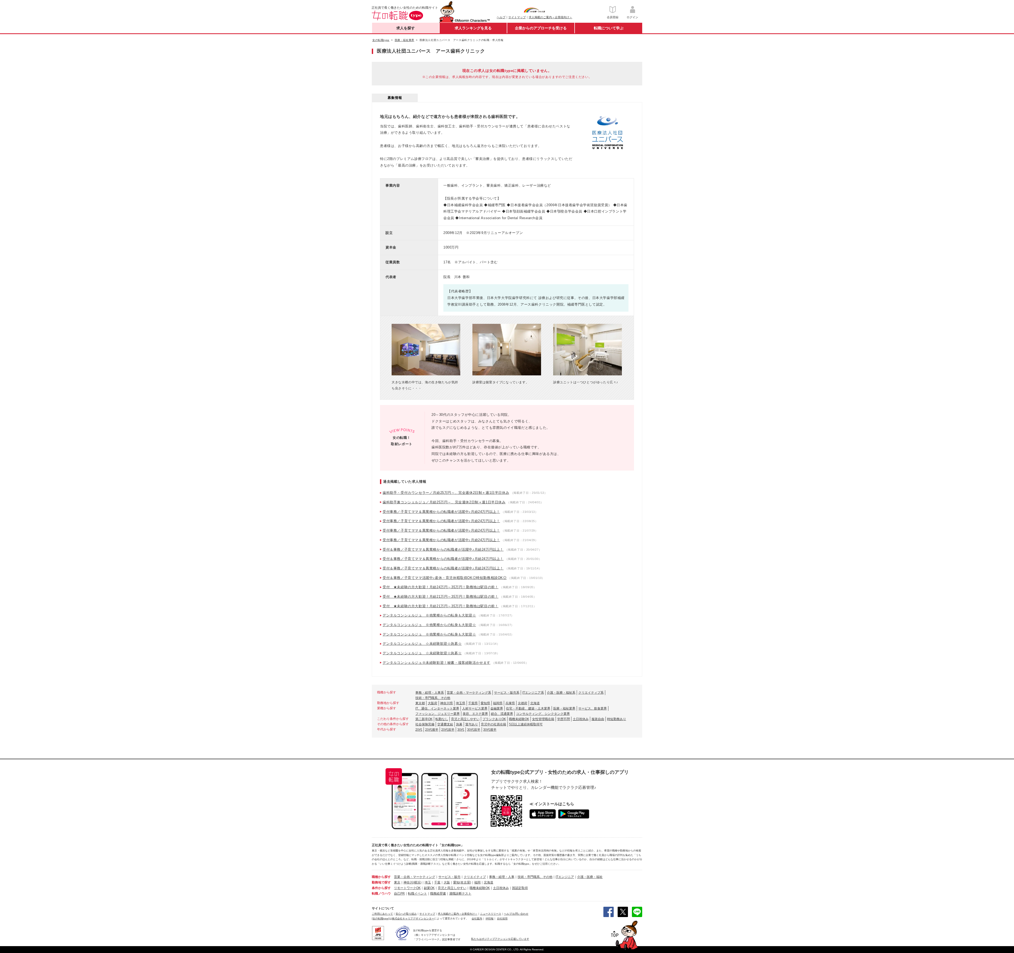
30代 (460, 729)
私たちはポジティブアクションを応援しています (500, 938)
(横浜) (417, 882)
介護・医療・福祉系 (561, 692)
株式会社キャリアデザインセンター (413, 918)
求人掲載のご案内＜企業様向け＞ (550, 17)
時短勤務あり (616, 719)
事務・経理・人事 (501, 876)
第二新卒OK (424, 719)
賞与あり (471, 724)
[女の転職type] (380, 918)
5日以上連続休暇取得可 (526, 724)
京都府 (522, 703)
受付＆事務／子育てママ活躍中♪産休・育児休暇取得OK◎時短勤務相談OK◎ (445, 578)
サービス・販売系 (506, 692)
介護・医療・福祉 (590, 876)
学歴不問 (563, 719)
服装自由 (598, 719)
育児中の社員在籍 (493, 724)
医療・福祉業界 (564, 708)
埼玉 (428, 882)
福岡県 (498, 703)
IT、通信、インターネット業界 (437, 708)
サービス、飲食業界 (592, 708)
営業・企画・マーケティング (414, 876)
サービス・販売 (449, 876)
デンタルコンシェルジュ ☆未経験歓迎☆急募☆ (422, 644)
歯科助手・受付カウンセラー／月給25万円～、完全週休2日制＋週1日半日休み (446, 493)
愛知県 (485, 703)
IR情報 (490, 918)
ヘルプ (501, 17)
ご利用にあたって (382, 913)
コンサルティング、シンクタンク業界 (543, 714)
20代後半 (431, 729)
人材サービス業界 (474, 708)
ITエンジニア (565, 876)
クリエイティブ (475, 876)
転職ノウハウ (381, 893)
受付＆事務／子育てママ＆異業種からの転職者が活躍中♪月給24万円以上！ (443, 549)
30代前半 (473, 729)
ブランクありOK (494, 719)
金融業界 (496, 708)
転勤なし (441, 719)
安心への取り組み (406, 913)
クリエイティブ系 (591, 692)
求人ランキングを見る (473, 28)
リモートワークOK (407, 888)
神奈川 (408, 882)
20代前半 (447, 729)
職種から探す (381, 876)
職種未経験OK (519, 719)
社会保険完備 (424, 724)
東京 (397, 882)
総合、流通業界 (502, 714)
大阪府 (432, 703)
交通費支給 (445, 724)
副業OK (429, 888)
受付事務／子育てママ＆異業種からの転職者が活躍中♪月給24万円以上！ (441, 512)
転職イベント (417, 893)
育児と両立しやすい (465, 719)
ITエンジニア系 (533, 692)
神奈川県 (446, 703)
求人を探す (405, 28)
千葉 (437, 882)
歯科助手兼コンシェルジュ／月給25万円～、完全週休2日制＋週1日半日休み (444, 502)
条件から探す (381, 888)
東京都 (420, 703)
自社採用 (502, 918)
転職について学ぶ (608, 28)
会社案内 (477, 918)
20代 (418, 729)
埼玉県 (460, 703)
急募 (459, 724)
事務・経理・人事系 (429, 692)
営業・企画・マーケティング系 (469, 692)
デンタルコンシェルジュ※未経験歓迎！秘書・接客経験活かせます (436, 663)
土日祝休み (581, 719)
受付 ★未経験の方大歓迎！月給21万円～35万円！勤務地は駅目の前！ (440, 596)
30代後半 (489, 729)
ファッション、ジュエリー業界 (437, 714)
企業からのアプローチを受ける (541, 28)
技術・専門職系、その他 (432, 698)
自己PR (399, 893)
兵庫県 (510, 703)
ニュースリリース (490, 913)
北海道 (535, 703)
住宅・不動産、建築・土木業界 (528, 708)
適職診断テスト (460, 893)
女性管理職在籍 (543, 719)
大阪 (447, 882)
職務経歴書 (438, 893)
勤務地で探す (381, 882)
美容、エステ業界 (475, 714)
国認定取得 (520, 888)
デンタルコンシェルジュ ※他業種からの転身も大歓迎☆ (429, 615)
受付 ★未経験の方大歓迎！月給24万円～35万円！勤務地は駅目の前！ (440, 587)
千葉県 (473, 703)
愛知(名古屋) (462, 882)
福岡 (477, 882)
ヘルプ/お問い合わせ (516, 913)
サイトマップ (517, 17)
